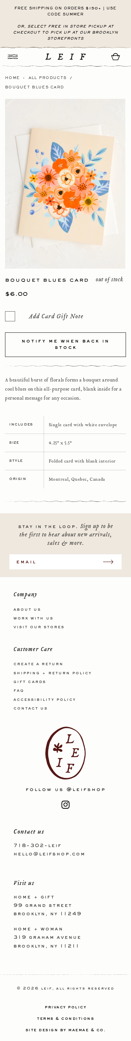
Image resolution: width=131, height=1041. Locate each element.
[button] (12, 56)
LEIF (46, 989)
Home (12, 78)
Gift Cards (29, 682)
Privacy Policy (65, 1007)
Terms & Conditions (65, 1019)
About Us (27, 610)
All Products (48, 78)
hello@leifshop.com (49, 854)
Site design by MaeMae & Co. (66, 1030)
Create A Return (38, 664)
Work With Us (33, 618)
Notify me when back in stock (65, 344)
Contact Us (30, 709)
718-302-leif (37, 845)
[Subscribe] (111, 562)
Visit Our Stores (38, 627)
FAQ (18, 691)
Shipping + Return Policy (52, 673)
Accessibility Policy (44, 700)
